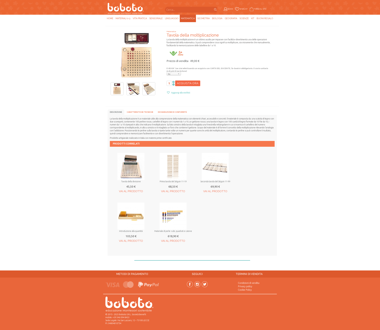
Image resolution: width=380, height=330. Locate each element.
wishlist (243, 9)
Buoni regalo (265, 18)
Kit (252, 18)
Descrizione (116, 112)
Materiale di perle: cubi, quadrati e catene (173, 231)
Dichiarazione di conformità (172, 112)
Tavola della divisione (131, 181)
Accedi (230, 9)
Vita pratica (140, 18)
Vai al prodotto (131, 191)
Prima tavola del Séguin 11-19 (173, 181)
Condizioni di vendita (248, 283)
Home (110, 18)
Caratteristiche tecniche (140, 112)
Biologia (217, 18)
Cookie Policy (245, 289)
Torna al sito (260, 9)
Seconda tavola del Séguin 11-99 (215, 181)
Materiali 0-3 (123, 18)
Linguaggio (172, 18)
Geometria (203, 18)
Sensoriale (156, 18)
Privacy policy (245, 286)
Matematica (188, 18)
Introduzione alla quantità (131, 231)
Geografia (231, 18)
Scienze (244, 18)
